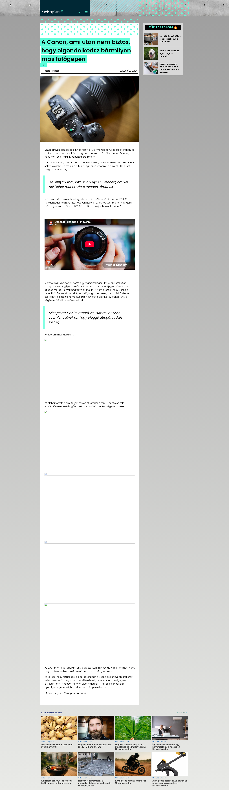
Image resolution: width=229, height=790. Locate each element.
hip (43, 65)
